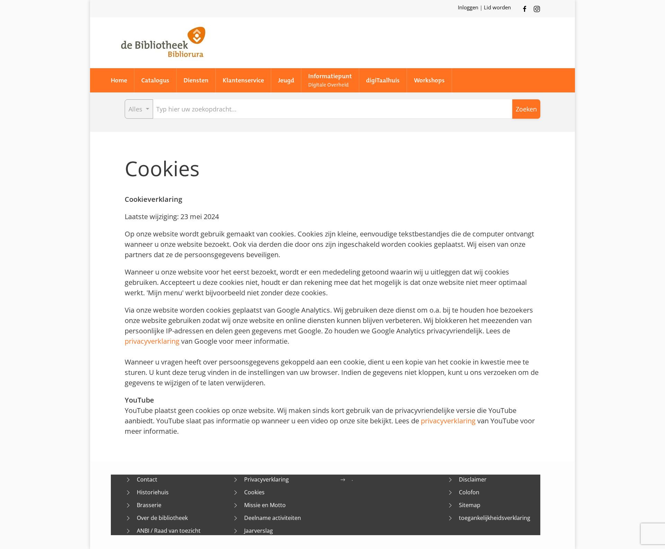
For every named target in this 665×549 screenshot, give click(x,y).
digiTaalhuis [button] (383, 80)
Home (119, 80)
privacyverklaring (152, 341)
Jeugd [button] (286, 80)
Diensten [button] (196, 80)
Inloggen (469, 7)
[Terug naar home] (163, 42)
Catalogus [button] (155, 80)
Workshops (429, 80)
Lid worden (497, 7)
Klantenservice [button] (243, 80)
